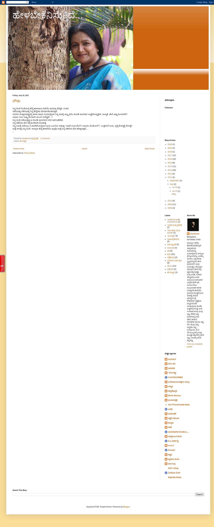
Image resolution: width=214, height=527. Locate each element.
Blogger (126, 507)
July (172, 184)
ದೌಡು (16, 101)
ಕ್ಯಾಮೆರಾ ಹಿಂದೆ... (174, 459)
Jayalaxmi (194, 234)
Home (84, 149)
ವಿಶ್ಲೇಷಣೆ (170, 269)
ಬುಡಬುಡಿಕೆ (172, 414)
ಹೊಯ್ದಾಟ (23, 141)
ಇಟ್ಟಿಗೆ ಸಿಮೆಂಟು (173, 418)
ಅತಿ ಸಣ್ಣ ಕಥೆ (171, 244)
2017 (170, 155)
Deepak (171, 450)
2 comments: (45, 138)
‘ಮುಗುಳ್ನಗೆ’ (171, 236)
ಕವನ (169, 254)
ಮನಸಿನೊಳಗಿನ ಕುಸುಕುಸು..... (178, 432)
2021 (170, 148)
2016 (170, 159)
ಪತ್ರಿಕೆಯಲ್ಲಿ (171, 257)
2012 (170, 174)
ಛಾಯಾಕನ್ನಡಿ (172, 400)
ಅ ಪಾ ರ (171, 445)
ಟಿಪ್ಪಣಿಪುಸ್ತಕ (172, 391)
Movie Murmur (174, 395)
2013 (170, 170)
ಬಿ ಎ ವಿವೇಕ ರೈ (173, 441)
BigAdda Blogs (174, 477)
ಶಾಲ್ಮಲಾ (171, 423)
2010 (170, 201)
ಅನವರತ (171, 368)
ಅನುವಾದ (170, 248)
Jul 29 (175, 187)
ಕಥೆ (168, 251)
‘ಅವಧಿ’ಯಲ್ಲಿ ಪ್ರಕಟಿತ (174, 225)
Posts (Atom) (29, 153)
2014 (170, 166)
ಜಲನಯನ (172, 359)
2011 (170, 177)
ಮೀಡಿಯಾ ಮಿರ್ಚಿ (174, 473)
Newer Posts (18, 149)
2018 (170, 152)
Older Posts (150, 149)
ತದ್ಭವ (170, 455)
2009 (170, 204)
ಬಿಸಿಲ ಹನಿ (171, 364)
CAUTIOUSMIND (175, 377)
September (175, 181)
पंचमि (170, 427)
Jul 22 (175, 191)
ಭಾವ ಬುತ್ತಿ (171, 464)
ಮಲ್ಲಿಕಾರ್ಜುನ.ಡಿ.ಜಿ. (175, 436)
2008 (170, 208)
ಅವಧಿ (170, 409)
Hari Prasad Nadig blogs (179, 405)
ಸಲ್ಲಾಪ (170, 386)
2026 (170, 144)
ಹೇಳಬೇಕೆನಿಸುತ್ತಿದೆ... (48, 15)
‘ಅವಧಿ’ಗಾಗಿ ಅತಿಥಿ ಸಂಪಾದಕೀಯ (173, 221)
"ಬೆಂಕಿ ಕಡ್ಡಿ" (172, 373)
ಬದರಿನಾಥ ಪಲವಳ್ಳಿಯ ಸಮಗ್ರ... (179, 382)
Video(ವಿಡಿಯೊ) (173, 239)
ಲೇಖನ (169, 266)
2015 (170, 163)
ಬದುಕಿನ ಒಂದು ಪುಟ (174, 260)
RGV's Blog (173, 468)
